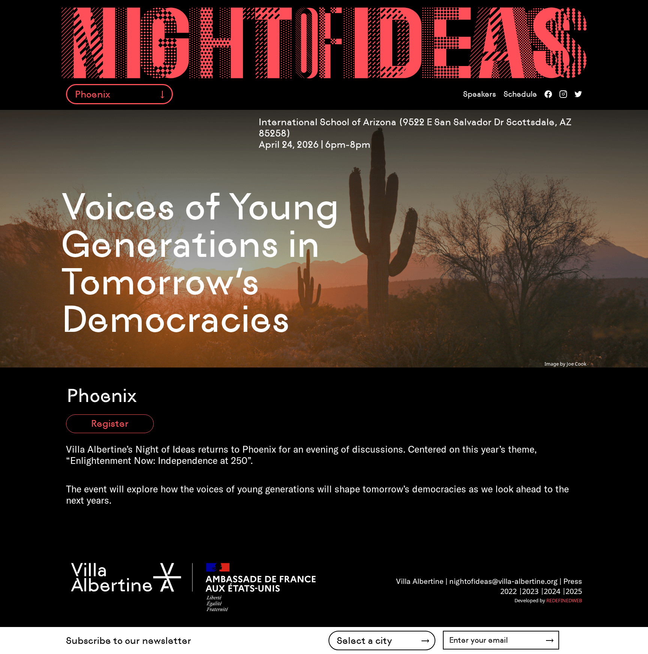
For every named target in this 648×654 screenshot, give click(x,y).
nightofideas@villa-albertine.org (503, 581)
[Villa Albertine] (193, 586)
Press (572, 581)
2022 (508, 591)
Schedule (520, 94)
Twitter (578, 94)
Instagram (563, 94)
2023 (530, 591)
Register (110, 423)
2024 (552, 591)
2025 (574, 591)
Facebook (548, 94)
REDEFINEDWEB (564, 600)
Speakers (479, 94)
